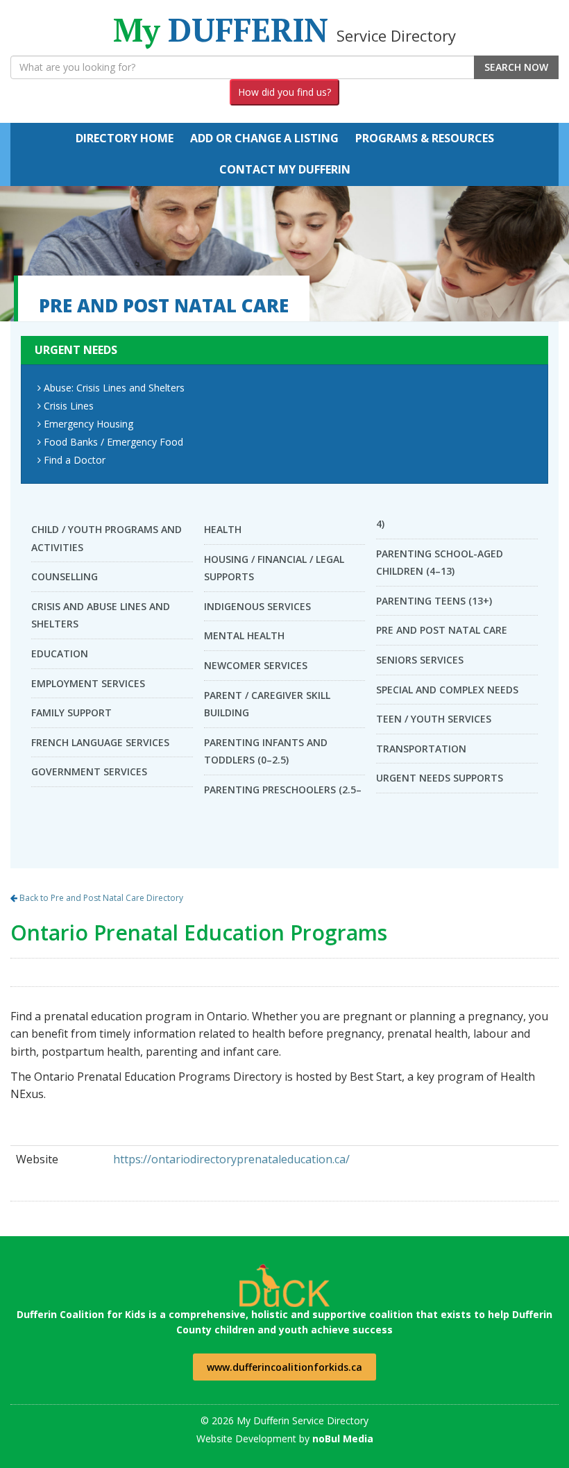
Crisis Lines (69, 405)
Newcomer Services (255, 665)
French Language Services (100, 742)
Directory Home (124, 138)
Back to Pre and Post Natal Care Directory (100, 898)
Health (222, 529)
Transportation (421, 748)
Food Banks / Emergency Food (113, 441)
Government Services (89, 771)
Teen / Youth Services (433, 718)
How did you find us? (284, 92)
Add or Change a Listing (264, 138)
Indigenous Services (257, 606)
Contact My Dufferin (284, 169)
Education (59, 653)
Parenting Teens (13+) (434, 600)
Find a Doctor (74, 459)
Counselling (64, 576)
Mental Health (244, 635)
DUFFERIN (284, 29)
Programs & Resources (424, 138)
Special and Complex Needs (447, 689)
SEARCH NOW (516, 67)
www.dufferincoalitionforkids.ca (284, 1367)
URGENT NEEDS (76, 349)
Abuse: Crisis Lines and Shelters (114, 387)
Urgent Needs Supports (439, 777)
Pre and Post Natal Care (441, 629)
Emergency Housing (88, 423)
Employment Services (88, 683)
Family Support (71, 712)
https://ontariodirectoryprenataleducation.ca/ (231, 1159)
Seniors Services (420, 659)
